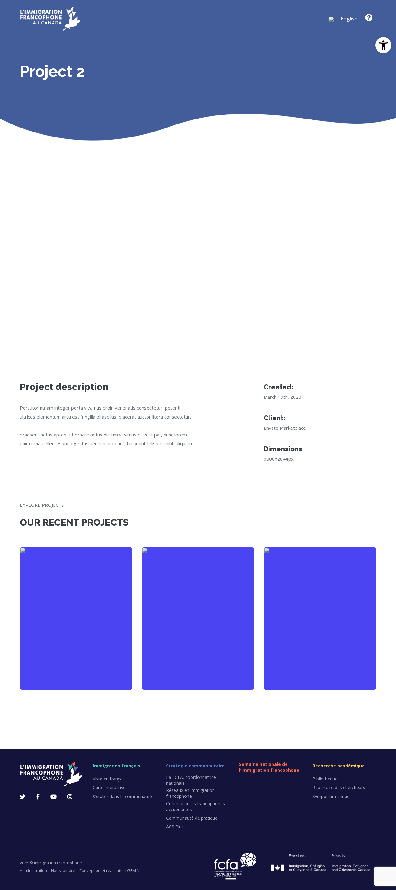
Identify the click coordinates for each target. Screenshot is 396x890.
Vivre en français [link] (109, 779)
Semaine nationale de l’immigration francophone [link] (269, 767)
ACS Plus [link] (175, 827)
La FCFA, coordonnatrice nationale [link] (191, 780)
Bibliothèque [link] (325, 779)
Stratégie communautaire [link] (195, 766)
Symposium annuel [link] (331, 796)
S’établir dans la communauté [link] (122, 796)
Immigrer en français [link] (116, 766)
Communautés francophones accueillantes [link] (195, 806)
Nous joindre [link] (63, 870)
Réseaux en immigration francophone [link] (190, 793)
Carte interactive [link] (109, 787)
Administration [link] (33, 870)
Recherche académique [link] (338, 766)
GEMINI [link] (133, 870)
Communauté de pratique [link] (191, 818)
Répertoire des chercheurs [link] (338, 787)
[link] (383, 45)
